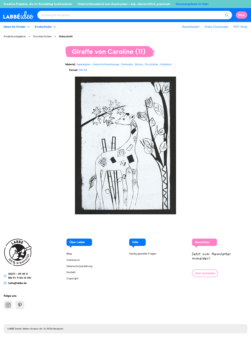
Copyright (72, 278)
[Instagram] (8, 305)
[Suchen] (226, 15)
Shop (241, 15)
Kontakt (71, 272)
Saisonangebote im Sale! (192, 4)
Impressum (73, 260)
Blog (69, 253)
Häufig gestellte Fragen (142, 253)
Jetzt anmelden (205, 273)
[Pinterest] (19, 305)
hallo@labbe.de (17, 283)
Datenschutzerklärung (79, 266)
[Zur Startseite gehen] (18, 15)
